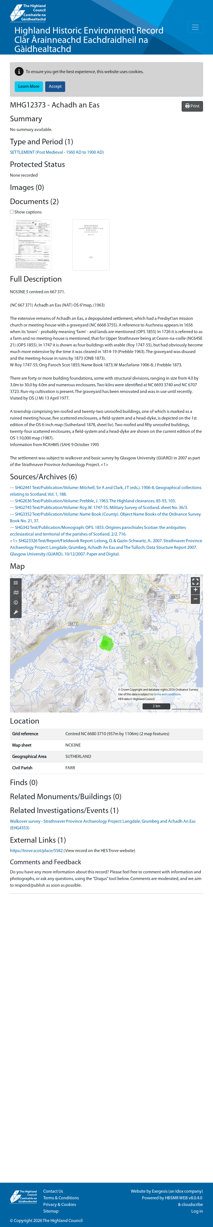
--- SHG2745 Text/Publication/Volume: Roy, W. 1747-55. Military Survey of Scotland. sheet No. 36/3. (99, 508)
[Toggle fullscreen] (195, 581)
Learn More (28, 86)
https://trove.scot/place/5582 (36, 851)
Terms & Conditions (61, 1198)
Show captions (28, 212)
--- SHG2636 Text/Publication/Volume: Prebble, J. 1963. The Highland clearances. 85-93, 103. (93, 501)
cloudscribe (192, 1205)
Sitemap (51, 1211)
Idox (179, 1191)
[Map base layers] (15, 593)
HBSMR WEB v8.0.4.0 (184, 1198)
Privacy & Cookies (59, 1205)
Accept (55, 86)
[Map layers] (15, 583)
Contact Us (53, 1191)
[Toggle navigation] (195, 27)
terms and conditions (167, 694)
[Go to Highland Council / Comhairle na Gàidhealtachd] (27, 11)
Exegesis (160, 1191)
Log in (197, 1211)
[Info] (15, 603)
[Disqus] (106, 967)
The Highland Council (63, 1221)
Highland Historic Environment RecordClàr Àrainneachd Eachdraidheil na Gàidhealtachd (89, 40)
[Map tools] (15, 613)
